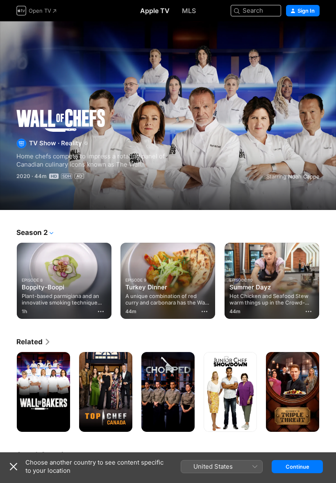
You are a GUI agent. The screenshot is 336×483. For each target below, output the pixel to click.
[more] (101, 311)
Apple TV (155, 11)
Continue (297, 466)
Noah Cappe (304, 176)
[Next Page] (328, 281)
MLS (189, 11)
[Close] (13, 466)
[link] (33, 341)
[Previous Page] (8, 281)
